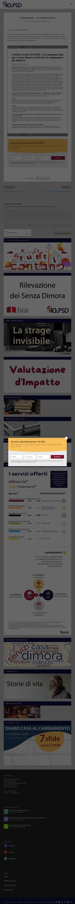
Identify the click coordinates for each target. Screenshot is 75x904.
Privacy (13, 462)
